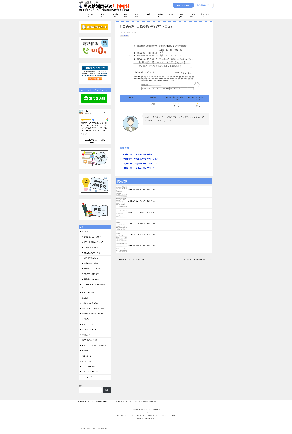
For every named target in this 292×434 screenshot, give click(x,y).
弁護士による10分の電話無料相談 (94, 345)
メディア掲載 (86, 361)
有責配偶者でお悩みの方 (93, 263)
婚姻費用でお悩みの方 (92, 268)
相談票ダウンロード (206, 15)
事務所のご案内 (87, 324)
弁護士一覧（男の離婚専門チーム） (94, 308)
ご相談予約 (192, 15)
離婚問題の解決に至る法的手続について (95, 286)
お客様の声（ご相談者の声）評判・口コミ (140, 154)
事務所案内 (160, 15)
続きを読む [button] (85, 134)
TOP (81, 15)
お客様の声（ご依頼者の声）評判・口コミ (140, 168)
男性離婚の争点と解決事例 (91, 237)
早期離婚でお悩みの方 (92, 279)
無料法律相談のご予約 (90, 340)
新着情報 (85, 351)
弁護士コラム (104, 15)
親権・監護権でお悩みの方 (93, 242)
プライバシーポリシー (90, 372)
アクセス (171, 15)
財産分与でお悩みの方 (92, 258)
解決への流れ (138, 15)
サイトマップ (86, 377)
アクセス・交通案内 (89, 329)
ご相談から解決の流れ (90, 303)
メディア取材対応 (88, 366)
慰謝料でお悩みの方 (91, 274)
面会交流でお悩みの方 (92, 253)
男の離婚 (85, 232)
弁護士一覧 (149, 15)
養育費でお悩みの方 (91, 247)
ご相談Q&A (181, 15)
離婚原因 (85, 298)
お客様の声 (115, 15)
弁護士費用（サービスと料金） (93, 314)
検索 (80, 386)
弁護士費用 (126, 15)
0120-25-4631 (184, 5)
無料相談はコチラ (203, 5)
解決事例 (90, 15)
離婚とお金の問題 (88, 292)
